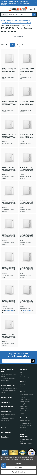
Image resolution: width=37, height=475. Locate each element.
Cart (34, 9)
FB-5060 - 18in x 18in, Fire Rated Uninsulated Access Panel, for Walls (27, 136)
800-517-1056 (8, 1)
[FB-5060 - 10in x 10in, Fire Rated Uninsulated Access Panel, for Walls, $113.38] (27, 58)
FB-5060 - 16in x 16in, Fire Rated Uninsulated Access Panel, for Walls (9, 136)
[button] (18, 36)
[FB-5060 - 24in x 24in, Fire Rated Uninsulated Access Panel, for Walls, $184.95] (9, 190)
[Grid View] (12, 45)
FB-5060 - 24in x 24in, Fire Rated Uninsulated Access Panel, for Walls (9, 202)
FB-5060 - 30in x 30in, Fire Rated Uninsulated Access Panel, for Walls (26, 235)
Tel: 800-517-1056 (25, 421)
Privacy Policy (24, 404)
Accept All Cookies (18, 472)
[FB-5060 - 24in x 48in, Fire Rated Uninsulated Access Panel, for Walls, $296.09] (9, 223)
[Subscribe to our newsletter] (33, 361)
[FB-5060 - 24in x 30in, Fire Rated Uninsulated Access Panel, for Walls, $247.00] (9, 324)
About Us (22, 384)
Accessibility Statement (26, 394)
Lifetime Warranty (25, 401)
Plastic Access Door (7, 423)
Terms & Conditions (25, 411)
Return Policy (23, 406)
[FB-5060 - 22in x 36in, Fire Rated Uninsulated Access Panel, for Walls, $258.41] (27, 157)
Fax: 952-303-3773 (25, 423)
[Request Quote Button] (3, 465)
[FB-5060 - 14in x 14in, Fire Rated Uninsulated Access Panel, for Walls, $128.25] (27, 91)
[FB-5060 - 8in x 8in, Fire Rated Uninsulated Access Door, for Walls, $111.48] (9, 58)
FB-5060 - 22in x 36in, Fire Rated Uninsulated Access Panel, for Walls (26, 169)
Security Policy (24, 408)
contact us (17, 1)
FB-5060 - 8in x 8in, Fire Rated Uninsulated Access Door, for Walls (9, 70)
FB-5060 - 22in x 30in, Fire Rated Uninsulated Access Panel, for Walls (9, 169)
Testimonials (23, 387)
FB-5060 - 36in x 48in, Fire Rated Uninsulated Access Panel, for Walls (26, 269)
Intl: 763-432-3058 (25, 425)
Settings (18, 463)
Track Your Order (25, 399)
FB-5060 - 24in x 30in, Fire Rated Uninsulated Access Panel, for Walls (9, 336)
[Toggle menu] (2, 9)
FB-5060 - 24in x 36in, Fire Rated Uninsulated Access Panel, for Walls (26, 202)
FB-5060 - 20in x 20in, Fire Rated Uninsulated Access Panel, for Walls (26, 302)
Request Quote (24, 430)
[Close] (35, 2)
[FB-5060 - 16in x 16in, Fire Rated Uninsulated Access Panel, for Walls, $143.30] (9, 124)
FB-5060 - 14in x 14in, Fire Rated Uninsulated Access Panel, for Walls (27, 103)
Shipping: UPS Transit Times (28, 397)
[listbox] (28, 45)
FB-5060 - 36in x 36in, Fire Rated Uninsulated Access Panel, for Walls (9, 269)
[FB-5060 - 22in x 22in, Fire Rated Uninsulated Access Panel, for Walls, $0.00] (9, 289)
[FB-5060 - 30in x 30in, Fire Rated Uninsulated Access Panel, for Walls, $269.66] (27, 223)
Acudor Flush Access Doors (9, 388)
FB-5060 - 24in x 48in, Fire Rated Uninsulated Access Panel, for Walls (9, 235)
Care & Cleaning (24, 377)
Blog (21, 372)
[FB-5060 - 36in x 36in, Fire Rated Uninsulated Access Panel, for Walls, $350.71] (9, 256)
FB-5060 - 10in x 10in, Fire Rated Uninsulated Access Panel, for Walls (27, 70)
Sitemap (22, 413)
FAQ (21, 374)
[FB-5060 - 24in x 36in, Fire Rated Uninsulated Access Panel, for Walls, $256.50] (27, 190)
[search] (34, 14)
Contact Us (23, 427)
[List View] (17, 45)
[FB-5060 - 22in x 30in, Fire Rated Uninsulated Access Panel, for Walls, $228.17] (9, 157)
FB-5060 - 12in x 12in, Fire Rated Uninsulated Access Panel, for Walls (9, 103)
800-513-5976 (9, 310)
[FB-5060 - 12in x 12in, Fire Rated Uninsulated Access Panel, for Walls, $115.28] (9, 91)
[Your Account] (31, 9)
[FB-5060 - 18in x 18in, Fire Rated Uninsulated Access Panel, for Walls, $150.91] (27, 124)
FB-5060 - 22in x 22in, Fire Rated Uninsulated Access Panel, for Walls (9, 302)
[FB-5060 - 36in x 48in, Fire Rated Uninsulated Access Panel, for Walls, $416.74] (27, 256)
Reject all (18, 468)
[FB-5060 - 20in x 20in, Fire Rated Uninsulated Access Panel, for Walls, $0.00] (27, 289)
